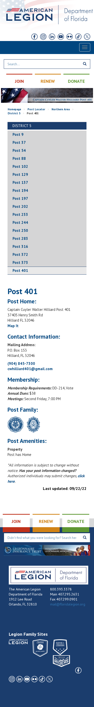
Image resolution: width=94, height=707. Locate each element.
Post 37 (19, 142)
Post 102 (20, 166)
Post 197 (20, 198)
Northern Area (61, 109)
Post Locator (36, 109)
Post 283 (20, 238)
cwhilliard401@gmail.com (30, 368)
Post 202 (20, 206)
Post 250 (20, 230)
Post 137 (20, 182)
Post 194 (20, 190)
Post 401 (20, 270)
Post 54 (19, 150)
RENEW (48, 81)
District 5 (14, 113)
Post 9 (18, 134)
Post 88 (19, 158)
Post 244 (20, 222)
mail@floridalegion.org (67, 604)
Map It (13, 325)
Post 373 (20, 262)
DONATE (76, 81)
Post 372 (20, 254)
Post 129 (20, 174)
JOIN (19, 81)
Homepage (14, 109)
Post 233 (20, 214)
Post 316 (20, 246)
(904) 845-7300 (21, 363)
